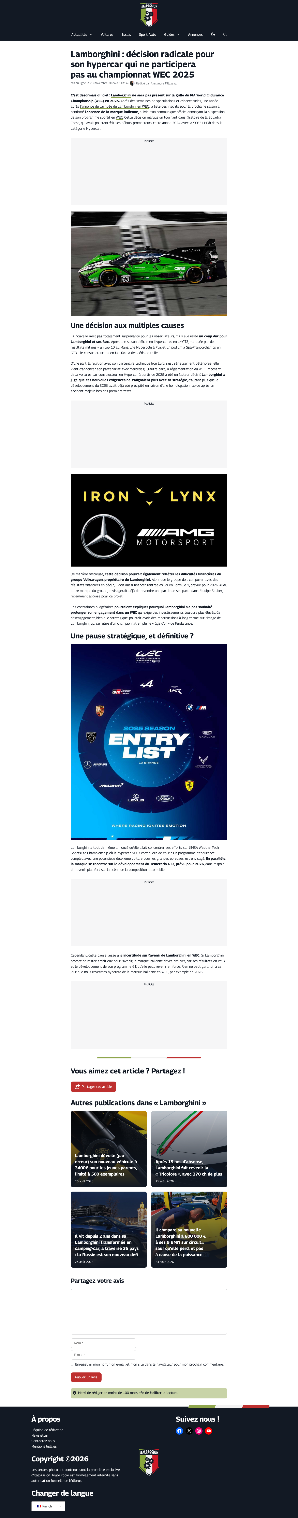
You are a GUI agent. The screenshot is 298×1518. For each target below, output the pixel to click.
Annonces (195, 34)
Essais (126, 34)
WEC (119, 117)
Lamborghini (121, 95)
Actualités (79, 34)
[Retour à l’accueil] (149, 15)
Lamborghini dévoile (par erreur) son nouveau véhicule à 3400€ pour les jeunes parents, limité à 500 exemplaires (106, 1165)
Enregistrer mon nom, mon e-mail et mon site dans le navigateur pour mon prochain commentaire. (149, 1364)
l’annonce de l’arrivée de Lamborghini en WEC (114, 106)
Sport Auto (147, 34)
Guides (169, 34)
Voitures (107, 34)
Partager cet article (97, 1087)
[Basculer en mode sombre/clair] (213, 34)
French (47, 1506)
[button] (225, 34)
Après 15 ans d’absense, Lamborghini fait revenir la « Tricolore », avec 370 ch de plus (188, 1168)
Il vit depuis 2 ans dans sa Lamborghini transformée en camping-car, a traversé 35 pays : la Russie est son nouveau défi (107, 1245)
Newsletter (39, 1435)
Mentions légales (44, 1446)
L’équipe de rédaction (47, 1430)
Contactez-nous (43, 1441)
